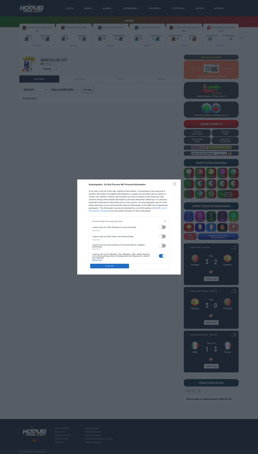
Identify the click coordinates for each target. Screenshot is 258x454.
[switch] (162, 227)
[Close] (175, 184)
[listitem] (129, 221)
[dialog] (129, 227)
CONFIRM (109, 266)
